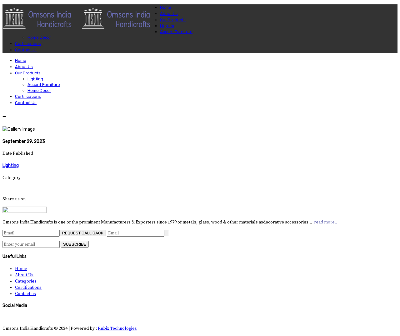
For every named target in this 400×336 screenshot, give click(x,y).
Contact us (25, 294)
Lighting (10, 165)
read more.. (325, 222)
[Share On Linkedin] (13, 188)
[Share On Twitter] (8, 188)
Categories (26, 281)
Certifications (28, 287)
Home (21, 269)
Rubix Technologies (117, 328)
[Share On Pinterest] (17, 188)
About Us (24, 275)
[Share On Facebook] (4, 188)
